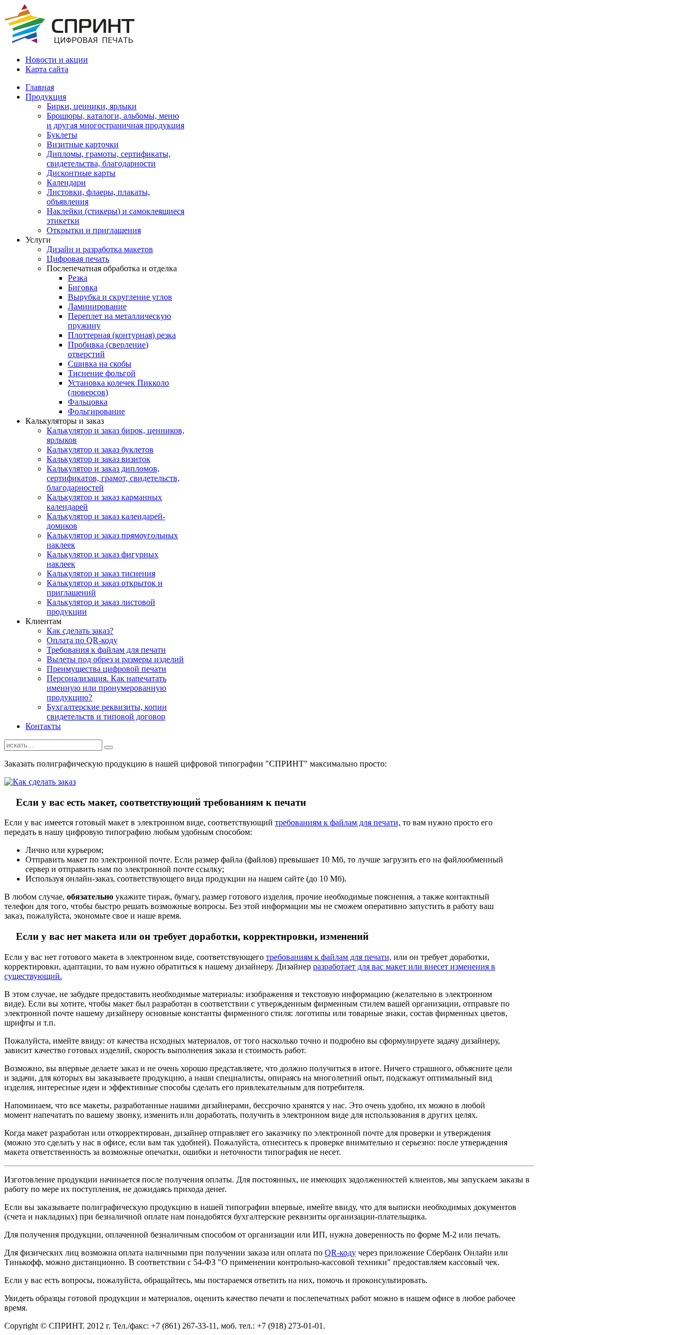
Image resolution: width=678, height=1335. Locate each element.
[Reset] (108, 747)
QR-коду (340, 1252)
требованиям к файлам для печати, (337, 822)
